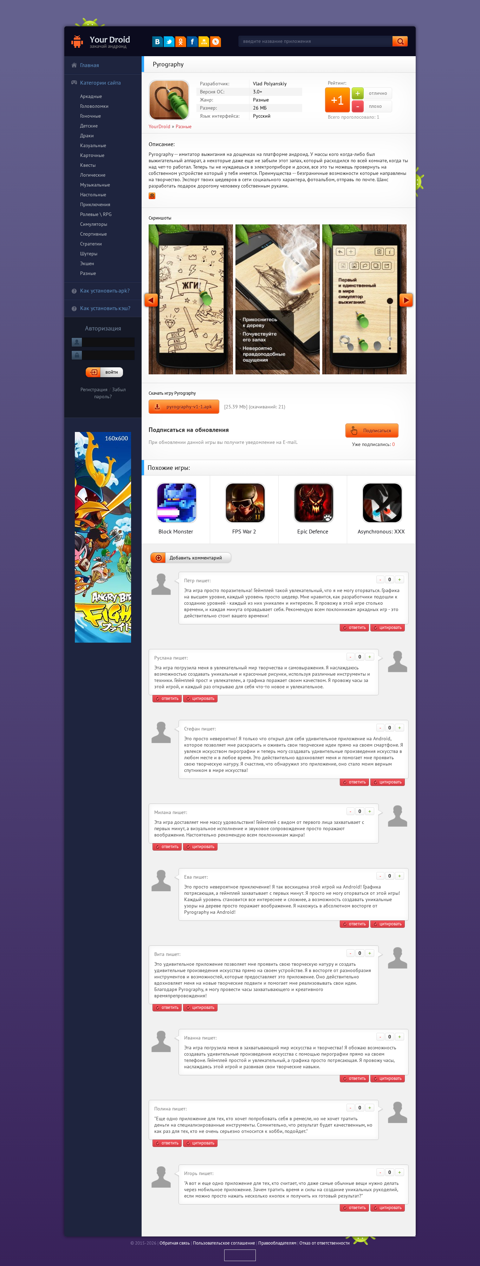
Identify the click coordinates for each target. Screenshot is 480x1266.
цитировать (391, 627)
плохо (369, 106)
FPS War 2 (244, 531)
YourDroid (159, 126)
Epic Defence (312, 531)
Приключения (95, 204)
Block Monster (175, 531)
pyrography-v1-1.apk (189, 407)
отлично (371, 93)
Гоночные (90, 116)
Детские (89, 126)
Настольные (93, 194)
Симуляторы (93, 224)
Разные (88, 273)
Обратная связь (175, 1243)
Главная (89, 64)
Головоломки (94, 106)
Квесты (88, 165)
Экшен (87, 263)
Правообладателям (277, 1243)
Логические (92, 175)
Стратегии (91, 244)
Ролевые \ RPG (96, 214)
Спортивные (93, 234)
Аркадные (91, 96)
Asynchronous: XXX (381, 531)
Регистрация (94, 389)
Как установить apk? (105, 290)
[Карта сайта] (204, 41)
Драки (87, 135)
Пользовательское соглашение (224, 1243)
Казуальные (93, 145)
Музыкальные (95, 185)
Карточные (92, 155)
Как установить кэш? (105, 307)
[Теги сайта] (215, 41)
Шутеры (88, 253)
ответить (357, 627)
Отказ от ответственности (324, 1243)
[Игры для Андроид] (101, 41)
